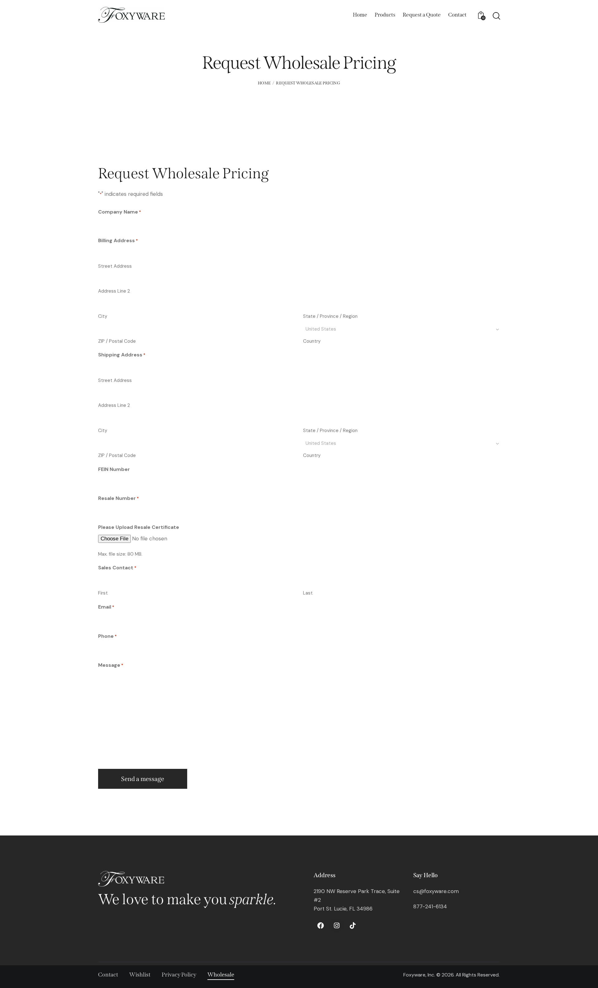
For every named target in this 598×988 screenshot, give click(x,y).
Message (110, 665)
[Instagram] (337, 926)
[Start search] (496, 16)
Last (308, 593)
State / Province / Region (330, 316)
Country (311, 341)
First (103, 593)
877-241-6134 (430, 906)
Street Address (115, 266)
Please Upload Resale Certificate (138, 527)
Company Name (119, 212)
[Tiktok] (352, 926)
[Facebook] (321, 926)
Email (106, 607)
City (102, 316)
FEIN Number (114, 469)
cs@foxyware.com (436, 891)
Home (264, 83)
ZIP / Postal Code (117, 341)
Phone (107, 636)
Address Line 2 (114, 291)
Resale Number (118, 498)
